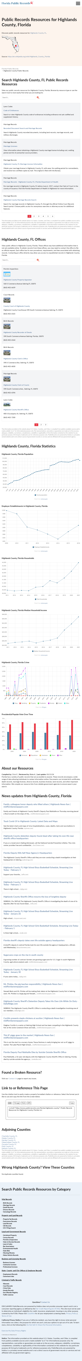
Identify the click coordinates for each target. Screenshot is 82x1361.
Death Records (8, 1207)
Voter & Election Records (11, 1242)
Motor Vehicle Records (10, 1255)
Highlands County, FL (38, 33)
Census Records (8, 1237)
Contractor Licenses (9, 1265)
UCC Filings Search (9, 1228)
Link (9, 1103)
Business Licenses (9, 1262)
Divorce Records (8, 1210)
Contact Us (13, 1078)
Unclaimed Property (10, 1235)
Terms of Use (6, 1316)
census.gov (44, 499)
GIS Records (7, 1226)
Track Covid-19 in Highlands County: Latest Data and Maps (31, 821)
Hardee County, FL (9, 1140)
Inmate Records (8, 1290)
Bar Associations (8, 1246)
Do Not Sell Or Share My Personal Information (43, 1325)
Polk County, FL (8, 1146)
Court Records (8, 1286)
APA (29, 1103)
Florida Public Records (10, 69)
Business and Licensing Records (14, 1259)
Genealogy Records (9, 1212)
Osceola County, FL (9, 1144)
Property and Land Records (12, 1215)
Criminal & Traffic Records (12, 1280)
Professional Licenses (10, 1267)
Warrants (6, 1284)
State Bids (6, 1251)
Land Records (7, 1223)
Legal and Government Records (14, 1232)
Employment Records (10, 1274)
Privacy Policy (71, 1313)
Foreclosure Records (10, 1221)
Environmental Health (10, 1248)
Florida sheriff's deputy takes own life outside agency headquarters (34, 941)
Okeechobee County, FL (11, 1142)
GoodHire (31, 1313)
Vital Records (7, 1199)
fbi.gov (44, 707)
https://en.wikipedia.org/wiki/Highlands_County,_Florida (29, 56)
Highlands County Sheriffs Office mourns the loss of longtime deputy (35, 897)
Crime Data (7, 1288)
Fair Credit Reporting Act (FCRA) (48, 1309)
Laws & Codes (7, 1244)
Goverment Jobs (8, 1276)
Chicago (16, 1103)
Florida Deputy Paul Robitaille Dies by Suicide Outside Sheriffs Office (35, 1052)
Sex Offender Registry (10, 1292)
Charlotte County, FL (9, 1136)
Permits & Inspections (10, 1240)
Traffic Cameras (8, 1295)
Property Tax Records (10, 1219)
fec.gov (44, 759)
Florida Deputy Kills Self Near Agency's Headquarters (28, 853)
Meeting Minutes (9, 1253)
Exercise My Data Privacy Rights (14, 1331)
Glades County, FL (8, 1138)
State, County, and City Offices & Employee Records (22, 1271)
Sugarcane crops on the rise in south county (23, 955)
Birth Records (7, 1203)
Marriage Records (9, 1205)
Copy (72, 1103)
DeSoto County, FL (9, 1148)
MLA (23, 1103)
